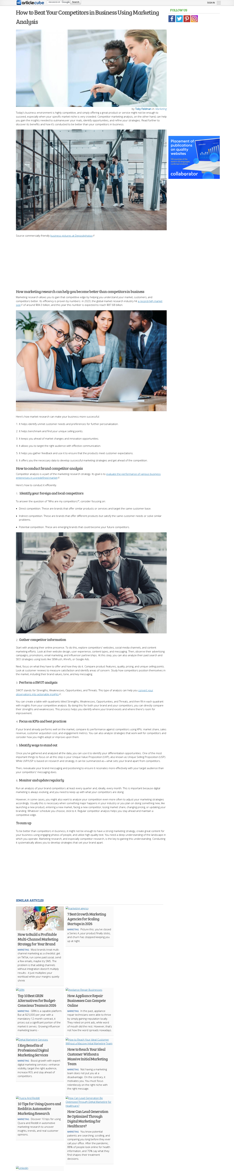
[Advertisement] (91, 261)
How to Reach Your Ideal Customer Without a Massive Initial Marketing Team (87, 1056)
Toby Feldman (143, 108)
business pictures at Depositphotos (71, 235)
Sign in (211, 2)
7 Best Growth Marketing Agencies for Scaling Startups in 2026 (86, 918)
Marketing (161, 108)
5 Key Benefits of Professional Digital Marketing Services (33, 1050)
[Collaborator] (194, 177)
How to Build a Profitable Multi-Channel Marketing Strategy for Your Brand (38, 939)
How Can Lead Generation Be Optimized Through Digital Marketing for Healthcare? (87, 1118)
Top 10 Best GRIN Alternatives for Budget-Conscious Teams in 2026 (37, 1000)
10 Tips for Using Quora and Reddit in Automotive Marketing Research (39, 1108)
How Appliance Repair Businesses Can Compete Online (86, 1000)
